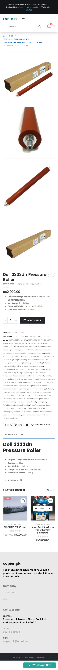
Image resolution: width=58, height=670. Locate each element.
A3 (23, 343)
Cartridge (31, 350)
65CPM (24, 340)
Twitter (10, 425)
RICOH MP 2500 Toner (15, 527)
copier (18, 353)
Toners (20, 525)
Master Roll (30, 376)
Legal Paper (24, 372)
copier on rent (38, 353)
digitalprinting (21, 359)
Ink (17, 369)
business (15, 350)
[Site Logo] (10, 19)
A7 (35, 343)
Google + (21, 425)
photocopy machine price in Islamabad (33, 392)
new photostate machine (43, 379)
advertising (47, 343)
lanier (48, 369)
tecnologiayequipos (11, 411)
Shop (5, 599)
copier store (13, 356)
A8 (37, 343)
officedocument (15, 382)
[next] (53, 275)
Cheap (39, 350)
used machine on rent (12, 415)
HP (19, 366)
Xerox (46, 415)
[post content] (15, 508)
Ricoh (16, 405)
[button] (48, 97)
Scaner (29, 408)
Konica (43, 369)
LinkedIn (16, 425)
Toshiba (35, 411)
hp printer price (37, 366)
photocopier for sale (22, 385)
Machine (42, 372)
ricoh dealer (24, 405)
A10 (16, 343)
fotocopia (7, 363)
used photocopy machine (33, 415)
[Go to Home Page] (4, 36)
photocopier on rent (39, 385)
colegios (46, 350)
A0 (10, 343)
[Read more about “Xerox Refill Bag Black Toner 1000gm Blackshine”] (50, 500)
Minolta (48, 376)
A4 (26, 343)
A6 (31, 343)
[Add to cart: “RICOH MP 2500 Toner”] (23, 500)
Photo (52, 382)
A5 (29, 343)
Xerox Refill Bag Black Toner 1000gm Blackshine (43, 530)
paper (46, 382)
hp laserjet (25, 366)
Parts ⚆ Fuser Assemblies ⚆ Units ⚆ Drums (31, 336)
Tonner (29, 411)
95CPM (49, 340)
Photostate (7, 398)
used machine (46, 411)
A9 (40, 343)
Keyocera (35, 369)
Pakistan (39, 382)
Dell (34, 356)
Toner (23, 411)
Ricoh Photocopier (37, 405)
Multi (5, 379)
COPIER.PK (23, 356)
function (15, 363)
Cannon (23, 350)
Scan (23, 408)
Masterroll (40, 376)
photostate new (19, 398)
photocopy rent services (41, 395)
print (41, 398)
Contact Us (9, 592)
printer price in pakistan (13, 402)
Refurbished (8, 405)
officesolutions (29, 382)
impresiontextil (9, 369)
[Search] (40, 26)
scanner (36, 408)
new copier (28, 379)
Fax (46, 359)
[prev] (48, 275)
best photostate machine (35, 346)
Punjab (33, 402)
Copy (30, 356)
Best (22, 346)
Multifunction (13, 379)
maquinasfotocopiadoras (14, 376)
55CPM (11, 340)
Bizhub (49, 346)
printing (26, 402)
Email (27, 425)
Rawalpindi (41, 402)
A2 (20, 343)
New (21, 379)
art (18, 346)
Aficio (5, 346)
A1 (13, 343)
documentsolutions (36, 359)
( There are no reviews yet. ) (28, 284)
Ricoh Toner (12, 525)
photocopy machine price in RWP (16, 395)
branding (7, 350)
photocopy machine (11, 389)
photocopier (8, 385)
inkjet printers (24, 369)
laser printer (8, 372)
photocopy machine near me (32, 389)
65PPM (30, 340)
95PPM (5, 343)
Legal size (33, 372)
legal (16, 372)
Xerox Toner (45, 525)
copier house (26, 353)
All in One (12, 346)
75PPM (43, 340)
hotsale (14, 366)
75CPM (37, 340)
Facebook (5, 425)
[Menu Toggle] (23, 19)
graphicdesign (25, 363)
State (43, 408)
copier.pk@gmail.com (16, 641)
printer (46, 398)
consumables (9, 353)
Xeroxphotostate (10, 418)
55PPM (18, 340)
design (11, 359)
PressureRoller (33, 398)
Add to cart (34, 320)
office (5, 382)
